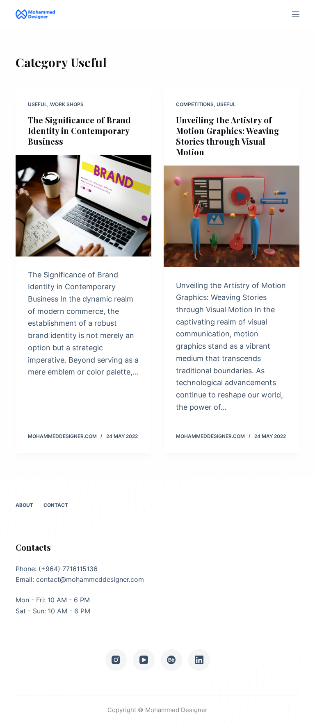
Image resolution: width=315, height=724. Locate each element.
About (24, 505)
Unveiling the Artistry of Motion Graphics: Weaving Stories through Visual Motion (227, 135)
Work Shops (67, 104)
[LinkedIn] (199, 660)
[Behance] (172, 660)
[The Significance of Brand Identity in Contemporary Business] (83, 205)
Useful (37, 104)
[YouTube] (144, 660)
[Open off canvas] (295, 14)
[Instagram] (116, 660)
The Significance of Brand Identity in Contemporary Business (79, 130)
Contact (55, 505)
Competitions (195, 104)
